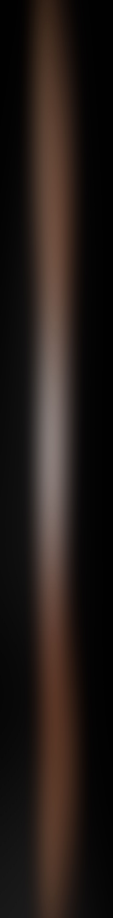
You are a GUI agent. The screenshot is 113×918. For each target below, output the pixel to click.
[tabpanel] (56, 649)
